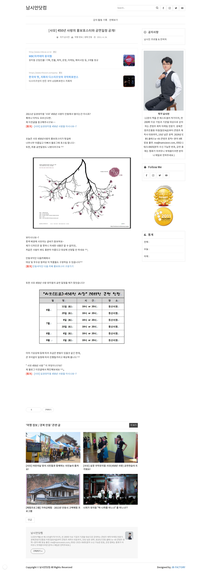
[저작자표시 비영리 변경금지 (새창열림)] (58, 410)
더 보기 (133, 425)
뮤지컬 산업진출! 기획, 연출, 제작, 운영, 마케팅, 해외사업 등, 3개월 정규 (63, 60)
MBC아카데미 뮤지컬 (40, 56)
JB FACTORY (178, 567)
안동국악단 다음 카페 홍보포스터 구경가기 (53, 266)
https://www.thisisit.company (43, 73)
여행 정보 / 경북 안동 (83, 37)
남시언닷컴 (37, 533)
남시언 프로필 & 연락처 (155, 39)
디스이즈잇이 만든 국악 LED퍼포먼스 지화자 (50, 81)
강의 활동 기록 (100, 20)
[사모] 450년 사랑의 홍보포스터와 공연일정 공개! (82, 31)
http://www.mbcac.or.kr (40, 52)
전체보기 (113, 20)
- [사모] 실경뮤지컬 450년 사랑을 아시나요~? (55, 126)
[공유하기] (34, 410)
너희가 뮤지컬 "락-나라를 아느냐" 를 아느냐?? (105, 508)
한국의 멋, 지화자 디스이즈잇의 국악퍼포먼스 (53, 77)
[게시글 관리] (38, 410)
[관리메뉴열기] (5, 567)
